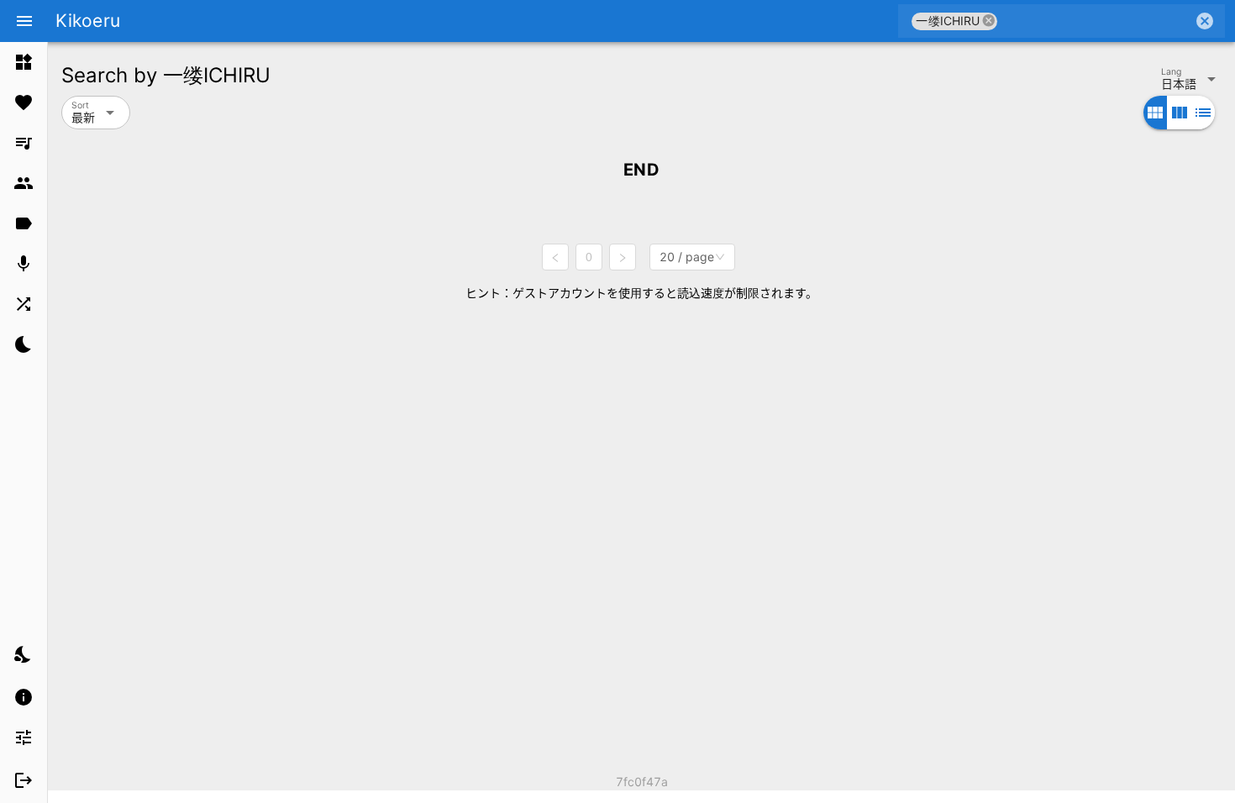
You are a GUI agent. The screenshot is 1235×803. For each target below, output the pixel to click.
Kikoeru (87, 20)
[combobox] (1095, 21)
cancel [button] (988, 20)
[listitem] (23, 62)
